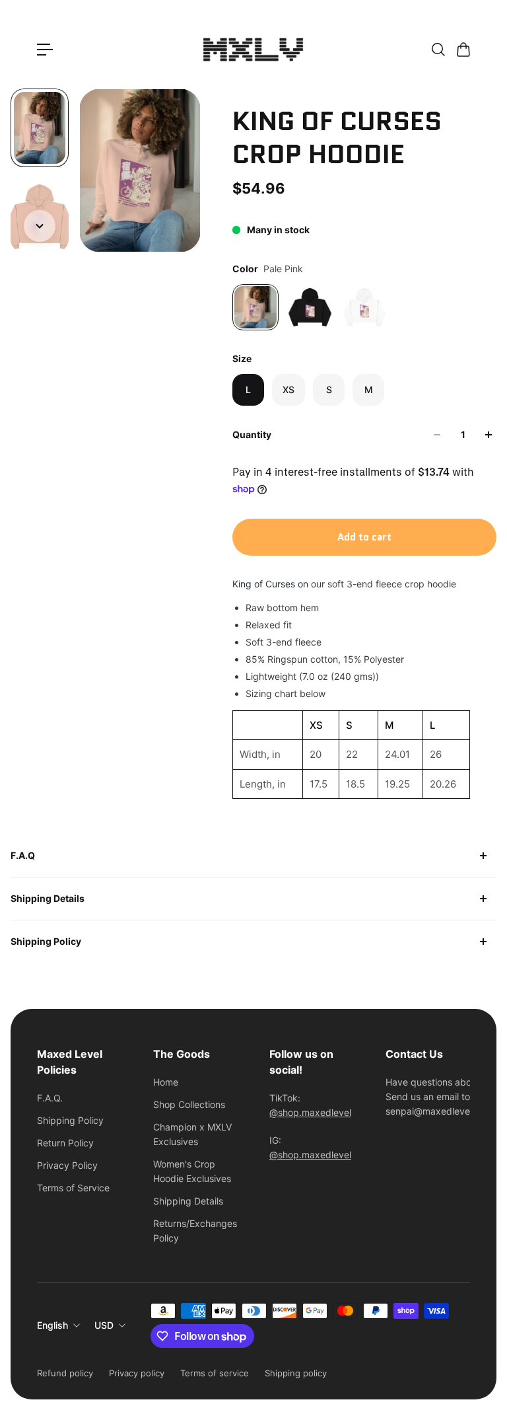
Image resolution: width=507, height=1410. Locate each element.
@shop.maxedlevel (310, 1112)
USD (104, 1325)
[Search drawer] (437, 49)
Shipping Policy (46, 941)
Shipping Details (47, 898)
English (52, 1325)
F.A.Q (23, 855)
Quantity (251, 434)
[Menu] (45, 49)
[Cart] (462, 49)
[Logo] (253, 49)
